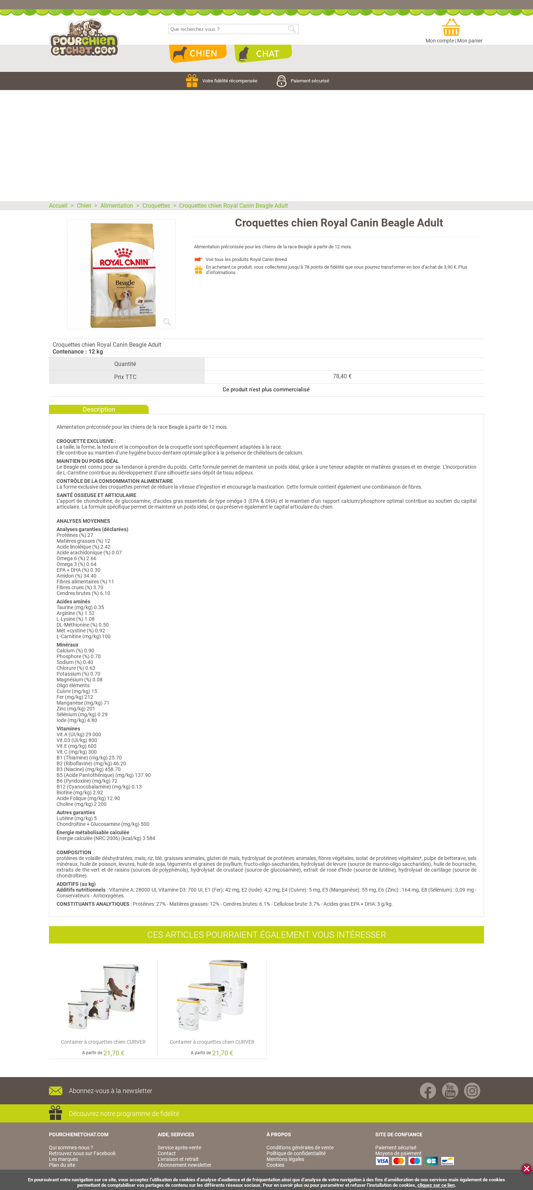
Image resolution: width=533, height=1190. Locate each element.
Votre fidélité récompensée (230, 80)
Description (99, 409)
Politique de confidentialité (296, 1153)
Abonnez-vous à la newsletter (110, 1091)
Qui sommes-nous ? (71, 1147)
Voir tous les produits (246, 259)
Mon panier (470, 41)
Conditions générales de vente (300, 1147)
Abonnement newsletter (184, 1165)
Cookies (275, 1165)
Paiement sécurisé (310, 80)
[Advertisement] (266, 144)
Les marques (63, 1159)
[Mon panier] (454, 28)
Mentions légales (285, 1159)
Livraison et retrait (178, 1159)
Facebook (428, 1091)
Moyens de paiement (398, 1153)
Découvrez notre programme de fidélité (124, 1113)
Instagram (472, 1091)
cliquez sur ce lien (436, 1185)
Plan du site (62, 1165)
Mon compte (440, 41)
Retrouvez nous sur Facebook (82, 1153)
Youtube (450, 1091)
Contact (167, 1153)
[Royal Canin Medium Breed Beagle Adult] (121, 326)
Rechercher (292, 29)
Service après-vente (179, 1147)
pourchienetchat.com (84, 38)
